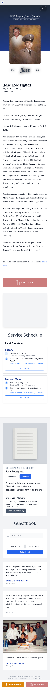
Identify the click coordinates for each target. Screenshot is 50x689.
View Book (12, 476)
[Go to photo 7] (25, 650)
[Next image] (44, 636)
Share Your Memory (16, 511)
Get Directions (24, 368)
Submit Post (25, 552)
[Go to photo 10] (30, 650)
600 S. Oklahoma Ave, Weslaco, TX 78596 (26, 363)
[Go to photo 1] (17, 651)
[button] (25, 636)
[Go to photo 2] (18, 650)
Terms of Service (31, 678)
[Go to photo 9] (28, 650)
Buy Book (25, 476)
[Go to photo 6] (24, 650)
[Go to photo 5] (22, 650)
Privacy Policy (18, 678)
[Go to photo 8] (27, 650)
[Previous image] (5, 636)
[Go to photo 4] (21, 650)
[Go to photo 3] (19, 650)
